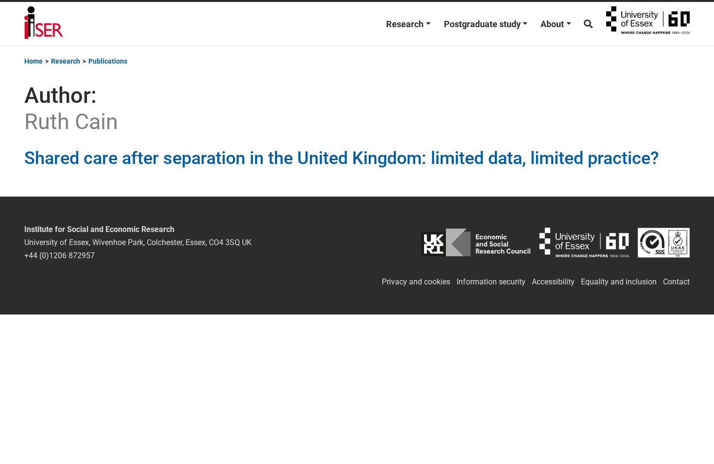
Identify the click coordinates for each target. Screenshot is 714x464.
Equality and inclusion (619, 281)
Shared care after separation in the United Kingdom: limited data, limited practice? (341, 158)
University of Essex (648, 23)
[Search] (588, 24)
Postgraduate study (482, 24)
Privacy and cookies (416, 281)
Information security (491, 281)
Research (405, 24)
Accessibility (553, 281)
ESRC (475, 242)
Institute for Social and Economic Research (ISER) (43, 23)
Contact (676, 281)
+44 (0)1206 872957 (59, 255)
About (552, 24)
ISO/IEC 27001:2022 (664, 242)
